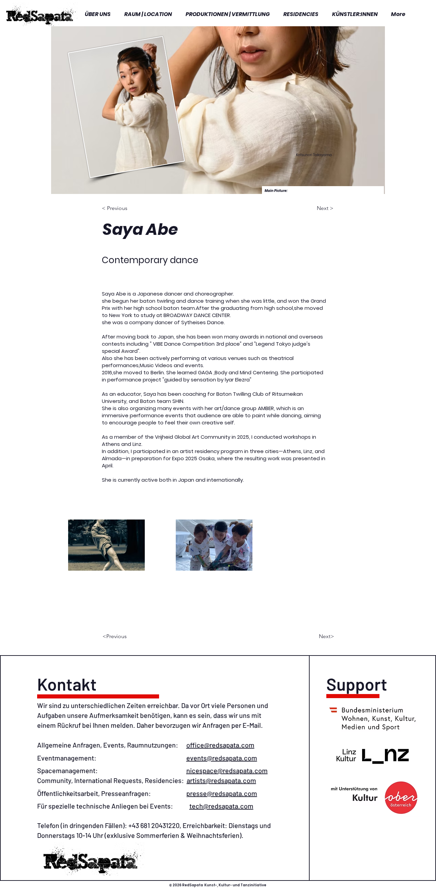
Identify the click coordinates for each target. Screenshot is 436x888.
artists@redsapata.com (221, 780)
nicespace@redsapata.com (227, 770)
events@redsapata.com (221, 758)
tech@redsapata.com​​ (221, 806)
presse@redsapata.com (221, 793)
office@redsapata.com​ (220, 745)
